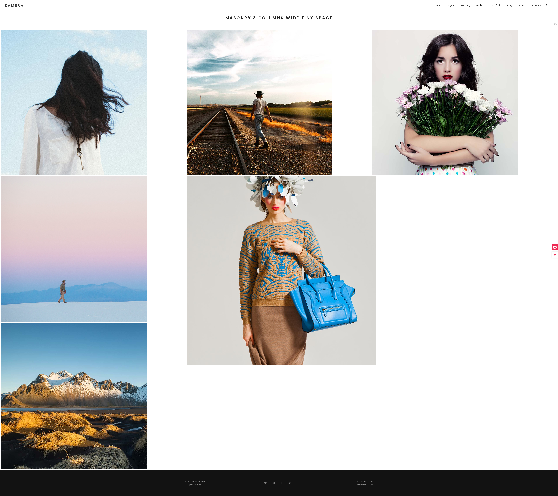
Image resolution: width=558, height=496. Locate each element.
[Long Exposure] (464, 102)
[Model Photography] (371, 270)
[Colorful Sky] (93, 249)
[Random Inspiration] (93, 102)
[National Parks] (279, 102)
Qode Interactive (198, 481)
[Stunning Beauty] (93, 396)
